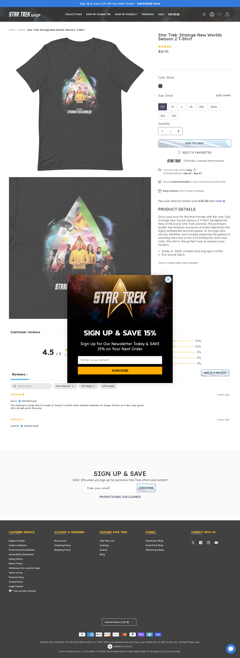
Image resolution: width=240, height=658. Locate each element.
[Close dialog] (168, 279)
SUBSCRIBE (120, 370)
